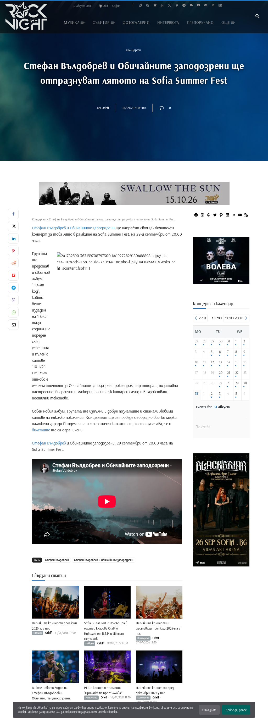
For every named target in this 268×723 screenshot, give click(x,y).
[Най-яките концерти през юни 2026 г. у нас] (55, 602)
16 (245, 362)
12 (212, 362)
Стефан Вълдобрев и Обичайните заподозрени (73, 227)
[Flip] (13, 275)
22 (236, 373)
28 (204, 341)
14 (228, 362)
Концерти (133, 50)
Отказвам (209, 710)
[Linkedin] (162, 6)
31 (228, 341)
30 (220, 341)
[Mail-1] (206, 6)
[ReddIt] (13, 263)
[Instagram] (140, 6)
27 (196, 341)
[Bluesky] (155, 6)
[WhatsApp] (13, 312)
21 (228, 373)
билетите (41, 429)
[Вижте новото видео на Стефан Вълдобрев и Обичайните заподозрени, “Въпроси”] (55, 666)
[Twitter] (169, 6)
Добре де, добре (236, 710)
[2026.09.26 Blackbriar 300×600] (221, 564)
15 (236, 362)
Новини (38, 633)
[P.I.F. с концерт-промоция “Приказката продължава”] (107, 666)
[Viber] (13, 300)
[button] (257, 16)
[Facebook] (133, 6)
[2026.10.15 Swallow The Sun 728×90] (134, 193)
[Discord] (191, 6)
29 (212, 341)
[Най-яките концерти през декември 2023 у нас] (159, 666)
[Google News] (220, 6)
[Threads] (147, 6)
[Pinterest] (177, 6)
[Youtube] (199, 6)
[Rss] (213, 6)
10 (196, 362)
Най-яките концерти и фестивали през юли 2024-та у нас (158, 628)
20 (220, 373)
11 (204, 362)
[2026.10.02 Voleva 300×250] (221, 282)
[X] (13, 226)
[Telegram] (184, 6)
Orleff (105, 108)
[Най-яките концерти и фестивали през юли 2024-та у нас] (159, 602)
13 (220, 362)
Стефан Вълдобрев (49, 443)
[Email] (13, 324)
